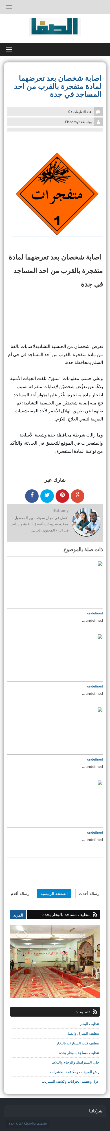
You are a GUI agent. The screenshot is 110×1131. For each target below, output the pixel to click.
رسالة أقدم (20, 893)
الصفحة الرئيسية (54, 893)
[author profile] (86, 522)
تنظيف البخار (89, 1023)
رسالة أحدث (89, 893)
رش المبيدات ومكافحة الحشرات (74, 1071)
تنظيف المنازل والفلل (83, 1033)
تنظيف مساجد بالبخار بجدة (79, 1052)
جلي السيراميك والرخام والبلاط (75, 1062)
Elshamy (61, 510)
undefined (95, 613)
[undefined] (55, 584)
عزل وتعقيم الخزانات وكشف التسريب (70, 1081)
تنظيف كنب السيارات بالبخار (77, 1043)
